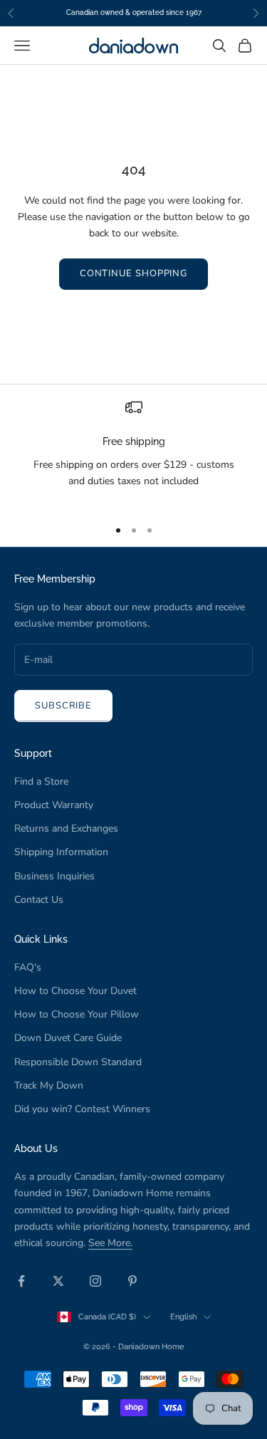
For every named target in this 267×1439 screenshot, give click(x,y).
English (183, 1317)
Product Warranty (53, 805)
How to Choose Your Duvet (75, 991)
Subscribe (63, 705)
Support (33, 753)
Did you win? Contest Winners (82, 1109)
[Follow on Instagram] (95, 1281)
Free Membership (54, 578)
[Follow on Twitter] (58, 1281)
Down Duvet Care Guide (68, 1038)
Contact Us (38, 899)
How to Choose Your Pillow (76, 1014)
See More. (110, 1243)
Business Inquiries (54, 876)
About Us (36, 1148)
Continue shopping (133, 273)
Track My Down (48, 1085)
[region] (133, 452)
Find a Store (41, 781)
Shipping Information (61, 852)
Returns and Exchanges (66, 828)
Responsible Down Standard (78, 1062)
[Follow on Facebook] (21, 1281)
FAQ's (27, 967)
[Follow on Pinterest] (132, 1281)
